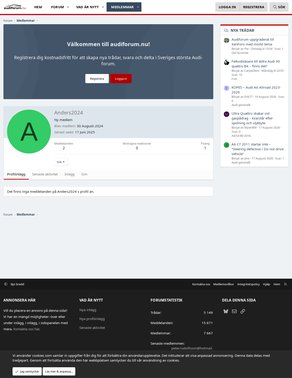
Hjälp (266, 284)
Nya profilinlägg (92, 318)
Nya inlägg (87, 309)
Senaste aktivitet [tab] (45, 174)
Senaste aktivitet (92, 327)
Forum (57, 7)
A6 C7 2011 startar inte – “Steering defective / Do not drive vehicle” (258, 149)
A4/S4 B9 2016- (241, 136)
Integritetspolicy (248, 284)
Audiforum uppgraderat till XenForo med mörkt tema (253, 41)
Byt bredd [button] (17, 284)
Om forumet (240, 53)
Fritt (234, 79)
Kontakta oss (201, 284)
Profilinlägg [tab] (16, 174)
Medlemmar (122, 7)
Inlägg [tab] (70, 174)
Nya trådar (243, 30)
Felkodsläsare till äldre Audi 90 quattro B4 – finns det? (256, 63)
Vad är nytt (87, 7)
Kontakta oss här (26, 329)
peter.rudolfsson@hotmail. (192, 348)
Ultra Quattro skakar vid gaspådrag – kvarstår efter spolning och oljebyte (252, 118)
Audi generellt (241, 105)
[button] (68, 7)
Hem (38, 7)
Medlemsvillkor (223, 284)
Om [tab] (84, 174)
